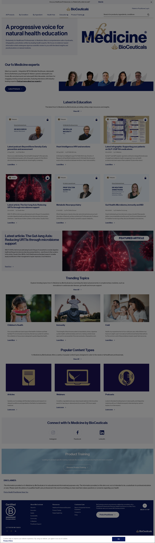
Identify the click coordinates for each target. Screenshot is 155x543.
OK (119, 539)
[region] (77, 539)
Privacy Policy (8, 541)
